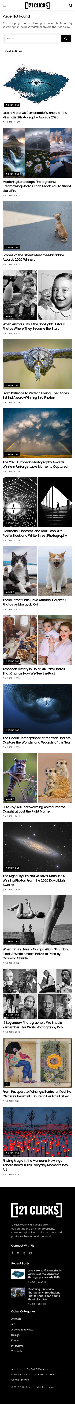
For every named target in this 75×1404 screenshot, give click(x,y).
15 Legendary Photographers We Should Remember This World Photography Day (33, 1024)
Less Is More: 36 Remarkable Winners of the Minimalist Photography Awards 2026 (35, 115)
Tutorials (16, 1351)
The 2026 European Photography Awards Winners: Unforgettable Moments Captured (35, 464)
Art (7, 1083)
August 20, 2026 (12, 963)
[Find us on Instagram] (24, 1253)
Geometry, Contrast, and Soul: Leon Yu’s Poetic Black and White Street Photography (35, 533)
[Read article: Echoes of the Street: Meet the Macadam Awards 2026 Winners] (37, 226)
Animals (10, 316)
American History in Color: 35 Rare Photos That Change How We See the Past (34, 671)
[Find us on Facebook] (12, 1253)
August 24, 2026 (12, 402)
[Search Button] (70, 5)
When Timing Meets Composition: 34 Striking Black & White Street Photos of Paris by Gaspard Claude (36, 953)
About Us (16, 1369)
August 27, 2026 (12, 122)
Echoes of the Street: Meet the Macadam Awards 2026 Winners (33, 257)
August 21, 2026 (12, 816)
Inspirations (12, 105)
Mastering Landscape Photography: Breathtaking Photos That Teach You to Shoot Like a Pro (37, 186)
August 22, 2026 (12, 609)
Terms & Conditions (43, 1374)
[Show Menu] (4, 5)
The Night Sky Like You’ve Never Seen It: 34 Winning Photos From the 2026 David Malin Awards (34, 880)
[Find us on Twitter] (18, 1253)
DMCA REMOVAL (36, 1369)
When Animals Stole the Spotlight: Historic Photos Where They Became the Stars (34, 326)
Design (15, 1335)
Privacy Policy (19, 1374)
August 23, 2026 (12, 540)
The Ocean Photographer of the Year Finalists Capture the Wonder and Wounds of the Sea (36, 740)
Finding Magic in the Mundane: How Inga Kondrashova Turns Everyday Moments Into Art (35, 1165)
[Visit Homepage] (37, 5)
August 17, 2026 (12, 1101)
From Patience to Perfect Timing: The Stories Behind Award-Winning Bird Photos (36, 395)
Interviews (17, 1346)
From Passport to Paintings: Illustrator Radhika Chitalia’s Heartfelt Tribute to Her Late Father (37, 1093)
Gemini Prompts (20, 1379)
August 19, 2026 (12, 1032)
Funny (15, 1340)
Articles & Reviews (22, 1329)
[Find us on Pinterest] (30, 1253)
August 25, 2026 (12, 195)
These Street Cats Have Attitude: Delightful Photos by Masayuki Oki (34, 602)
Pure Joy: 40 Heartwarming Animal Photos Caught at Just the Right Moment (34, 809)
